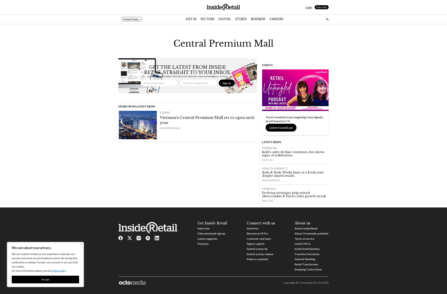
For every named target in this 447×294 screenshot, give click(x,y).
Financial (269, 148)
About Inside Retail (306, 228)
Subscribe (321, 7)
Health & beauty (274, 168)
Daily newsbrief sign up (211, 233)
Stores (241, 19)
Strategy (269, 188)
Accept (45, 279)
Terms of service (304, 238)
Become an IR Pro (257, 233)
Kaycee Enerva (271, 180)
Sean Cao (267, 159)
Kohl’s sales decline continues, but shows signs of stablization (293, 153)
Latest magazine (207, 238)
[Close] (81, 243)
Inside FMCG (303, 243)
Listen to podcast (281, 127)
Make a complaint (257, 259)
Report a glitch (255, 243)
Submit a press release (260, 254)
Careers (276, 19)
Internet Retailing (305, 259)
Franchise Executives (307, 254)
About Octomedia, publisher (312, 233)
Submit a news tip (257, 248)
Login (308, 7)
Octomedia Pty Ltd (310, 282)
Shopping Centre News (308, 269)
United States (131, 19)
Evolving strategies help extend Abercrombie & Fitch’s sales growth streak (294, 194)
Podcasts (203, 243)
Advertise (252, 228)
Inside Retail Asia (170, 127)
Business (258, 19)
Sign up (226, 83)
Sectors (207, 19)
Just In (190, 19)
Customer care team (259, 238)
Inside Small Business (307, 248)
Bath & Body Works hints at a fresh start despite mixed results (293, 174)
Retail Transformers (306, 264)
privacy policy (58, 270)
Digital (224, 19)
